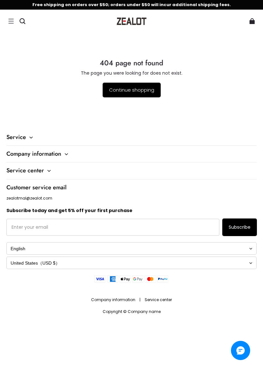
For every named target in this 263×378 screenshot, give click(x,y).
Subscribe (239, 227)
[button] (10, 21)
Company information (113, 299)
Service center (158, 299)
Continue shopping (131, 89)
